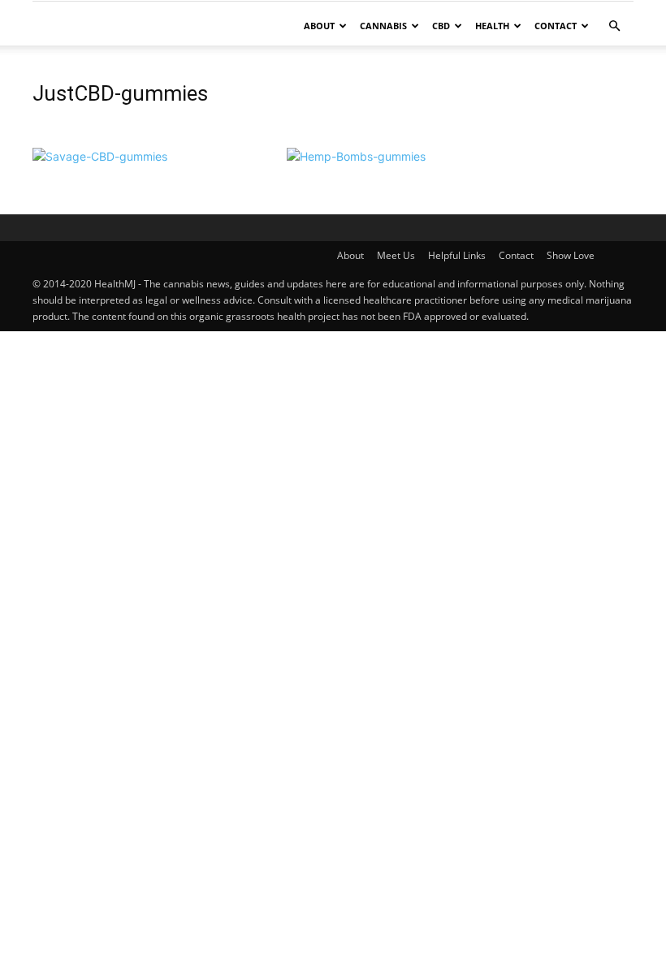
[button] (614, 26)
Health (492, 25)
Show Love (571, 255)
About (319, 25)
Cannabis (383, 25)
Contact (555, 25)
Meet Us (396, 255)
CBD (441, 25)
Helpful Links (457, 255)
